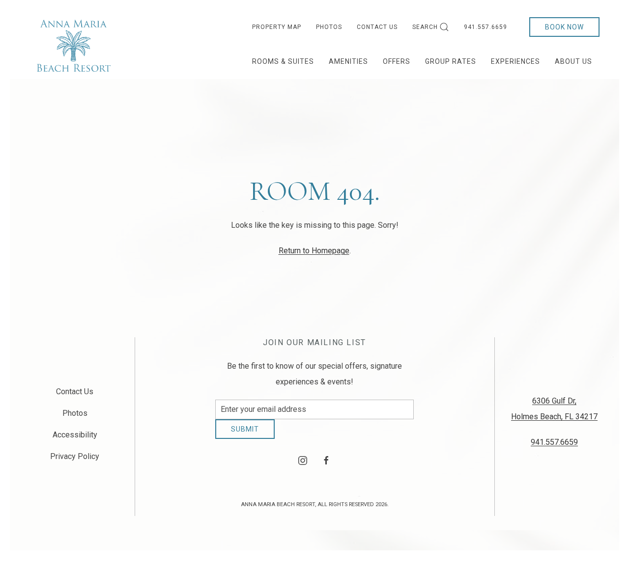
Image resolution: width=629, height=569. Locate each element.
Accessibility (75, 438)
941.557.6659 (485, 27)
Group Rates (450, 61)
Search (425, 27)
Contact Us (377, 27)
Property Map (276, 27)
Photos (329, 27)
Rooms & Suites (283, 61)
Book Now (564, 27)
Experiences (515, 61)
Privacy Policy (74, 460)
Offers (396, 61)
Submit (245, 436)
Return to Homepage (314, 250)
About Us (573, 61)
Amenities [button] (348, 61)
